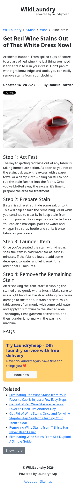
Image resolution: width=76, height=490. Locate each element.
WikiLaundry (12, 30)
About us (30, 481)
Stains (30, 30)
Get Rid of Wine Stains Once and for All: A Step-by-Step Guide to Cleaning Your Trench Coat (39, 418)
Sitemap (46, 481)
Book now (21, 375)
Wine (44, 30)
